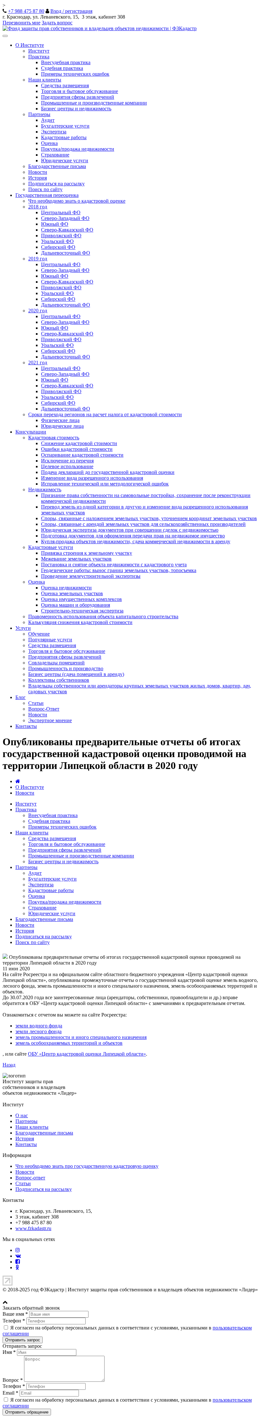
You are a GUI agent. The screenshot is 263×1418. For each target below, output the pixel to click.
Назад (9, 1065)
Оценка (49, 143)
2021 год (37, 362)
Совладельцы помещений (56, 662)
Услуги (23, 628)
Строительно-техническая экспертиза (82, 610)
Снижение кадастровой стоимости (79, 443)
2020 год (37, 310)
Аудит (48, 120)
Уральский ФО (57, 241)
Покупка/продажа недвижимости (77, 149)
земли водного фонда (38, 1025)
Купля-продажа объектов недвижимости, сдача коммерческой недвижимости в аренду (135, 541)
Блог (20, 697)
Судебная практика (62, 68)
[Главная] (17, 781)
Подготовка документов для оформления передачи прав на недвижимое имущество (133, 535)
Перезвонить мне (21, 22)
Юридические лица (62, 426)
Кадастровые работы (64, 137)
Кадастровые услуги (50, 547)
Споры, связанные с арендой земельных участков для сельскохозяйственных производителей (143, 524)
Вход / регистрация (71, 11)
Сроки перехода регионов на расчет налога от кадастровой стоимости (105, 414)
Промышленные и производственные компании (94, 103)
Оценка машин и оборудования (75, 605)
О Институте (29, 45)
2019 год (37, 258)
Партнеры (39, 114)
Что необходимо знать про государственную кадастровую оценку (86, 1166)
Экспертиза (53, 131)
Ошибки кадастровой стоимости (77, 449)
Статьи (36, 703)
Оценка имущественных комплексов (81, 599)
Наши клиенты (44, 79)
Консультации (30, 432)
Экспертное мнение (50, 720)
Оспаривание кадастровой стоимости (82, 455)
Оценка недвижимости (66, 587)
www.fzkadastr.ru (33, 1228)
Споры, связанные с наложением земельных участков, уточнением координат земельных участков (149, 518)
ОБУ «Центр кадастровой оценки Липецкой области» (87, 1054)
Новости (37, 172)
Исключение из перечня (67, 460)
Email (10, 1393)
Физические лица (60, 420)
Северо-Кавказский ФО (67, 229)
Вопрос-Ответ (43, 709)
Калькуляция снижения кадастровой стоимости (80, 622)
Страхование (55, 154)
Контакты (26, 726)
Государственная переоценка (47, 195)
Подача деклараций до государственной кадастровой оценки (107, 472)
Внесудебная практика (65, 62)
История (37, 178)
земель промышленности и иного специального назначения (81, 1037)
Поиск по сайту (45, 189)
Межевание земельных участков (76, 558)
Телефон (14, 1320)
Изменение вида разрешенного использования (92, 478)
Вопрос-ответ (30, 1177)
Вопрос (13, 1380)
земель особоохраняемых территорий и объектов (69, 1043)
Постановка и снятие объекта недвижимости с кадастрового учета (114, 564)
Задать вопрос (57, 22)
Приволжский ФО (61, 235)
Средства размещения (65, 85)
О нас (21, 1115)
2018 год (37, 206)
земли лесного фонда (38, 1031)
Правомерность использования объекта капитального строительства (103, 616)
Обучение (39, 634)
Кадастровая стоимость (53, 437)
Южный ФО (54, 224)
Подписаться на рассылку (56, 183)
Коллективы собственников (58, 680)
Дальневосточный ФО (65, 253)
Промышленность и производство (65, 668)
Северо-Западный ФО (65, 218)
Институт (38, 51)
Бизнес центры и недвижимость (76, 108)
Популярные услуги (50, 639)
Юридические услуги (64, 160)
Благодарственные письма (57, 166)
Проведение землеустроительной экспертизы (90, 576)
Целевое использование (67, 466)
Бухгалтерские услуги (65, 126)
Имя (9, 1352)
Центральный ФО (61, 212)
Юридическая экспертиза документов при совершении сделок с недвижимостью (129, 530)
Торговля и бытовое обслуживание (79, 91)
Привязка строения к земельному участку (86, 553)
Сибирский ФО (58, 247)
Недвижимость (44, 489)
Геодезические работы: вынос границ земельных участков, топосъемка (118, 570)
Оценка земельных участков (72, 593)
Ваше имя (15, 1314)
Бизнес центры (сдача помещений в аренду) (76, 674)
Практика (38, 56)
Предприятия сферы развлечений (77, 97)
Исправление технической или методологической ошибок (105, 483)
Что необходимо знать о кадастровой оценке (76, 201)
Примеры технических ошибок (75, 74)
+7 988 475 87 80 (26, 11)
